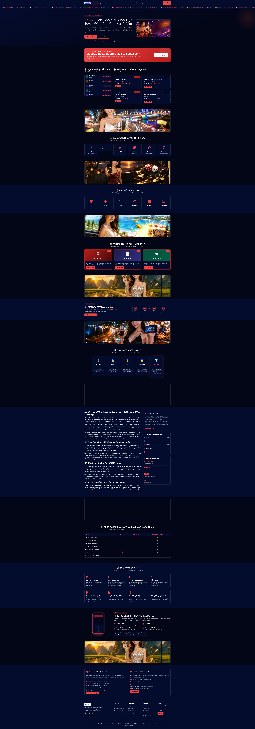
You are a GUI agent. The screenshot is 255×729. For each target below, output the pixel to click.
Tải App (160, 713)
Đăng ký (166, 3)
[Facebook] (85, 713)
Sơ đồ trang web (132, 713)
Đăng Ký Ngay (91, 36)
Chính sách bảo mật (118, 710)
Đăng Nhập (104, 36)
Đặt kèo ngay (148, 86)
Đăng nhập (130, 708)
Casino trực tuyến (120, 3)
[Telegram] (89, 713)
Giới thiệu (116, 706)
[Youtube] (92, 713)
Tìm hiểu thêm (134, 691)
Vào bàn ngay (90, 267)
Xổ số (136, 3)
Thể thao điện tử (110, 3)
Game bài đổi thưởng (143, 3)
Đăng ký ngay (123, 726)
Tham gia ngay (91, 315)
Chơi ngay (91, 151)
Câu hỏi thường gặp (132, 710)
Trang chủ (94, 3)
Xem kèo (118, 86)
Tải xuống (129, 3)
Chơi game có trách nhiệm (120, 713)
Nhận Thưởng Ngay (161, 55)
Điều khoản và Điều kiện (119, 708)
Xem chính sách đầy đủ (92, 693)
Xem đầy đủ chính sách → (150, 428)
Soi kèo (101, 3)
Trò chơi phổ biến (156, 3)
